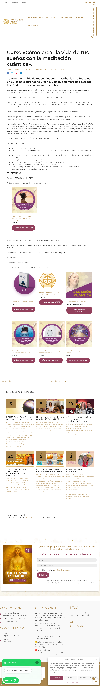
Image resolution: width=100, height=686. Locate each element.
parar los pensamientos (22, 489)
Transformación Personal (14, 446)
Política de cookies (72, 682)
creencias (76, 431)
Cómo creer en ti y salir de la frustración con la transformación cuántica (80, 419)
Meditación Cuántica (47, 422)
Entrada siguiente (58, 381)
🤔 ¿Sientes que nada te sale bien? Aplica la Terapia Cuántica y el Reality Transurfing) (49, 644)
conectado (29, 518)
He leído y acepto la (54, 570)
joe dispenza (16, 437)
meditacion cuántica (56, 429)
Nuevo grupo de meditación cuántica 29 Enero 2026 (50, 418)
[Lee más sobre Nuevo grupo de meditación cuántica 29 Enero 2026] (50, 407)
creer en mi (84, 431)
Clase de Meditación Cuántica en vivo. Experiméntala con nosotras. (16, 472)
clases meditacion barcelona (46, 426)
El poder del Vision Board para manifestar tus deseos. (49, 470)
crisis (15, 433)
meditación (17, 485)
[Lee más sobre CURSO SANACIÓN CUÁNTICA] (80, 459)
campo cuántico (80, 483)
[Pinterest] (16, 73)
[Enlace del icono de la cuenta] (90, 2)
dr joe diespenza (85, 492)
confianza (69, 431)
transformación (71, 435)
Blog (38, 422)
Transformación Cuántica (14, 444)
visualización (40, 492)
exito (25, 435)
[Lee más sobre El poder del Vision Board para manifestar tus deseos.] (50, 459)
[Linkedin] (21, 73)
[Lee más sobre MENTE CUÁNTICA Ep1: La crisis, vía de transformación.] (20, 407)
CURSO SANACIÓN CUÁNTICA (75, 470)
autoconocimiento (79, 481)
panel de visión (49, 485)
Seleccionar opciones (79, 310)
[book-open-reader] (94, 2)
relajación (15, 491)
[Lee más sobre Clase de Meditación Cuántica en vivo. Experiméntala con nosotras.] (20, 459)
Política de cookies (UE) (79, 613)
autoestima (83, 428)
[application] (42, 17)
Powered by (42, 674)
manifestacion (41, 481)
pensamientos (78, 496)
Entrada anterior (10, 381)
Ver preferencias (87, 678)
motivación (88, 433)
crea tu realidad (18, 431)
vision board (58, 490)
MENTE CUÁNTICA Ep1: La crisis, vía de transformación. (20, 418)
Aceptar (56, 678)
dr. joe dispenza (18, 435)
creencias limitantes (53, 479)
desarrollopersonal (72, 492)
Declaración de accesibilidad (81, 615)
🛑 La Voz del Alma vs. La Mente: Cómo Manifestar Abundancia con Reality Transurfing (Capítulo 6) (49, 652)
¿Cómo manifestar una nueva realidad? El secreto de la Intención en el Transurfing (49, 636)
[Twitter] (12, 73)
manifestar (50, 481)
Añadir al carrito (23, 228)
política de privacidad (62, 570)
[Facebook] (8, 73)
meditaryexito (17, 440)
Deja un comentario (15, 69)
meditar (39, 431)
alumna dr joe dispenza (24, 426)
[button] (96, 660)
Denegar (70, 678)
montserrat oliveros (19, 442)
